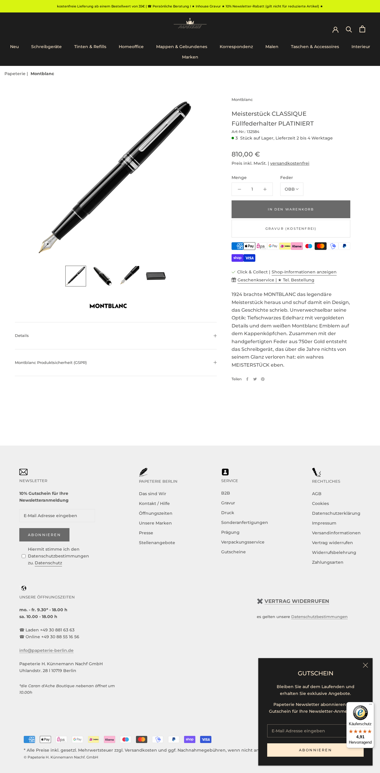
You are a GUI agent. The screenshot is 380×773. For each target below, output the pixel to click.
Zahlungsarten (327, 562)
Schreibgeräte (46, 46)
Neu (14, 46)
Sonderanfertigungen (244, 522)
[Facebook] (247, 379)
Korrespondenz (236, 46)
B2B (225, 493)
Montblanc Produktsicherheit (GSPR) (51, 362)
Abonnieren (315, 750)
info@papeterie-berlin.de (46, 650)
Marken (190, 57)
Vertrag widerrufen (332, 542)
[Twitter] (255, 379)
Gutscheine (233, 552)
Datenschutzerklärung (336, 513)
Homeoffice (131, 46)
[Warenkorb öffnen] (362, 29)
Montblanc (42, 73)
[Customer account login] (335, 29)
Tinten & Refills (90, 46)
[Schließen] (365, 665)
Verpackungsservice (243, 542)
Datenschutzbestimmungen (319, 616)
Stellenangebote (157, 542)
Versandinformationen (336, 533)
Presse (146, 533)
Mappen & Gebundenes (181, 46)
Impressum (324, 523)
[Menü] (370, 705)
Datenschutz (48, 563)
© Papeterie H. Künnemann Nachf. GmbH (61, 757)
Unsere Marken (155, 523)
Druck (227, 512)
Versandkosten (141, 750)
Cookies (320, 503)
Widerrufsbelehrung (334, 552)
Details (22, 335)
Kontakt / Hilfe (154, 503)
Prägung (230, 532)
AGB (317, 493)
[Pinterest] (263, 379)
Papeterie (15, 73)
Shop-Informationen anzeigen (304, 272)
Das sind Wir (152, 493)
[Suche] (349, 29)
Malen (271, 46)
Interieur (361, 46)
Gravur (228, 503)
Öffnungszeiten (155, 513)
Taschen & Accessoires (315, 46)
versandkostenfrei (289, 163)
